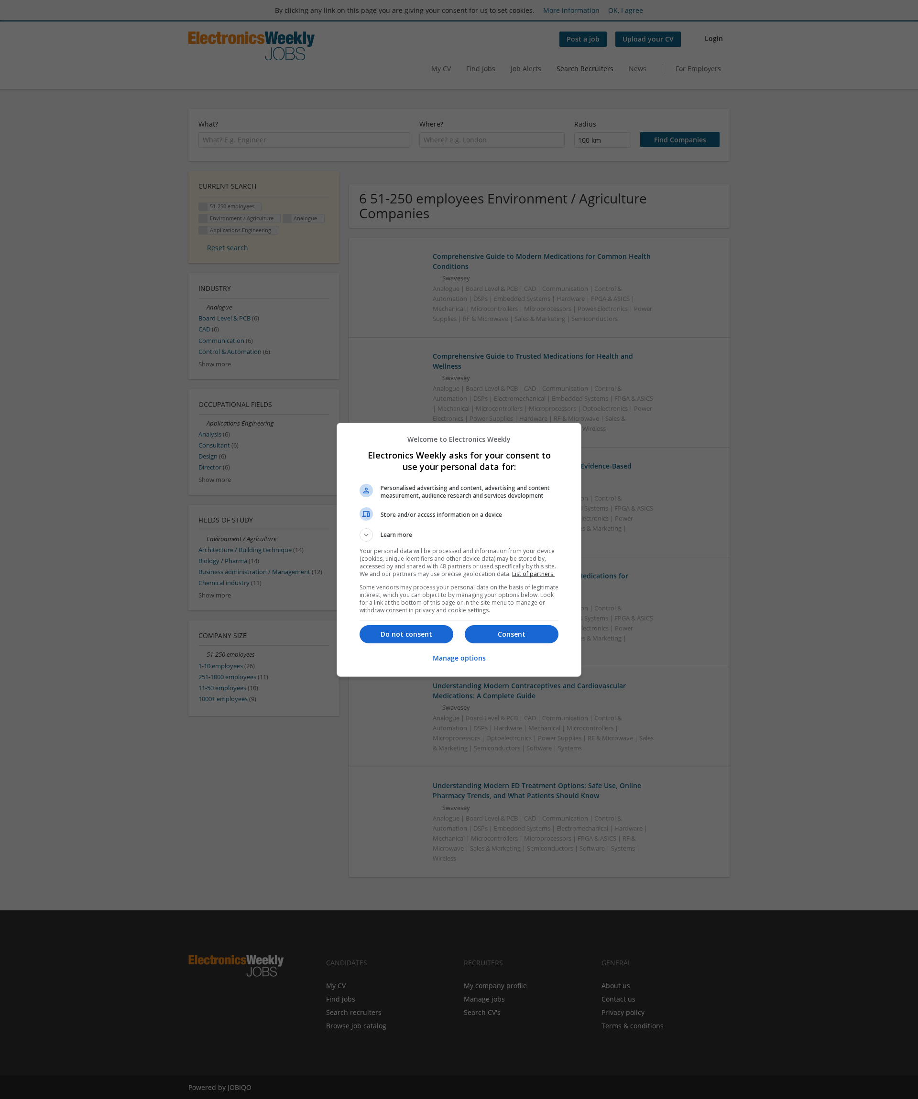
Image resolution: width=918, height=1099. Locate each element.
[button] (459, 535)
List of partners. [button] (533, 574)
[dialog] (459, 550)
